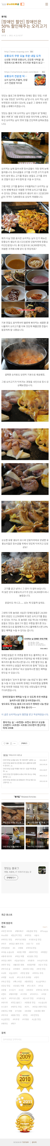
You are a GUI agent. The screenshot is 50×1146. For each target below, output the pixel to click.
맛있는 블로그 (11, 868)
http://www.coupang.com (16, 51)
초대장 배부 (40, 1010)
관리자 (34, 1142)
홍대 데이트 (7, 956)
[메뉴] (46, 4)
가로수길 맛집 (35, 939)
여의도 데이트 (43, 989)
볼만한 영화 (19, 964)
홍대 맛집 (34, 952)
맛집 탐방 (25, 973)
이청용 (26, 1019)
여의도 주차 (38, 973)
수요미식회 (43, 960)
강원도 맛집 (33, 956)
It (14, 947)
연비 (4, 994)
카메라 (17, 968)
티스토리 (31, 985)
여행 (4, 977)
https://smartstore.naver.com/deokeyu (22, 72)
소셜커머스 (41, 981)
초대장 (28, 1010)
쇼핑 (12, 977)
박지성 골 (6, 968)
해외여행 (14, 994)
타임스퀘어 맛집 (40, 1006)
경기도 (5, 755)
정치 (37, 977)
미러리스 (34, 994)
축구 (14, 1023)
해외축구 (19, 931)
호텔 (4, 989)
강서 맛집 (43, 964)
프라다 (30, 989)
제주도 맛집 (17, 1006)
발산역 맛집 (17, 935)
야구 (4, 943)
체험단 (44, 952)
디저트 (24, 994)
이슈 (41, 985)
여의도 (28, 935)
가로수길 (41, 998)
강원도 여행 (19, 985)
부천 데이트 (7, 931)
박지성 (5, 1015)
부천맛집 (35, 1015)
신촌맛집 (6, 1019)
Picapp (44, 931)
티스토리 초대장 (24, 977)
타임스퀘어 (7, 960)
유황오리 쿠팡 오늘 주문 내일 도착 (22, 55)
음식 (37, 935)
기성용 (19, 1010)
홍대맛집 (29, 981)
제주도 (5, 1023)
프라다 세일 (29, 968)
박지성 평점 (21, 939)
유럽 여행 (22, 952)
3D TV (30, 943)
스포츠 (5, 1006)
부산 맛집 (6, 981)
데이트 (5, 1002)
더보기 (45, 927)
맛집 (26, 1015)
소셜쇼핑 (43, 1002)
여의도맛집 (31, 947)
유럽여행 (31, 964)
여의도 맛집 (7, 939)
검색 (45, 1039)
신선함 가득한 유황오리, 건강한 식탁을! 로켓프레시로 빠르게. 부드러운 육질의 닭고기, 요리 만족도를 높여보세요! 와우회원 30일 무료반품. (25, 61)
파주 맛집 (6, 964)
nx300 (5, 935)
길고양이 (14, 973)
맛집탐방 (6, 947)
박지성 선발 (15, 998)
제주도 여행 (7, 1010)
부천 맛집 (42, 968)
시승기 (13, 989)
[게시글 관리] (14, 743)
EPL (27, 1006)
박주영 (16, 1019)
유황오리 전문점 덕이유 (15, 76)
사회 (4, 973)
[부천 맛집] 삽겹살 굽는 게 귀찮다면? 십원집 (18, 760)
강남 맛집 (6, 985)
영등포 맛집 (30, 1002)
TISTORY (25, 1142)
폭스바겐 (18, 981)
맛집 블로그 (17, 1002)
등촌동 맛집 (32, 931)
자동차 (31, 960)
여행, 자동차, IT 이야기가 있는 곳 (17, 871)
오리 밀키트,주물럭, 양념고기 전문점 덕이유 (15, 81)
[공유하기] (11, 743)
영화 (21, 947)
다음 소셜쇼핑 (8, 952)
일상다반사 (20, 960)
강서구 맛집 (29, 998)
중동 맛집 (16, 1015)
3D (38, 943)
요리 (4, 998)
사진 (21, 989)
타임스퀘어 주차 (16, 943)
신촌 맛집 (37, 1019)
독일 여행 (20, 956)
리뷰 (44, 994)
